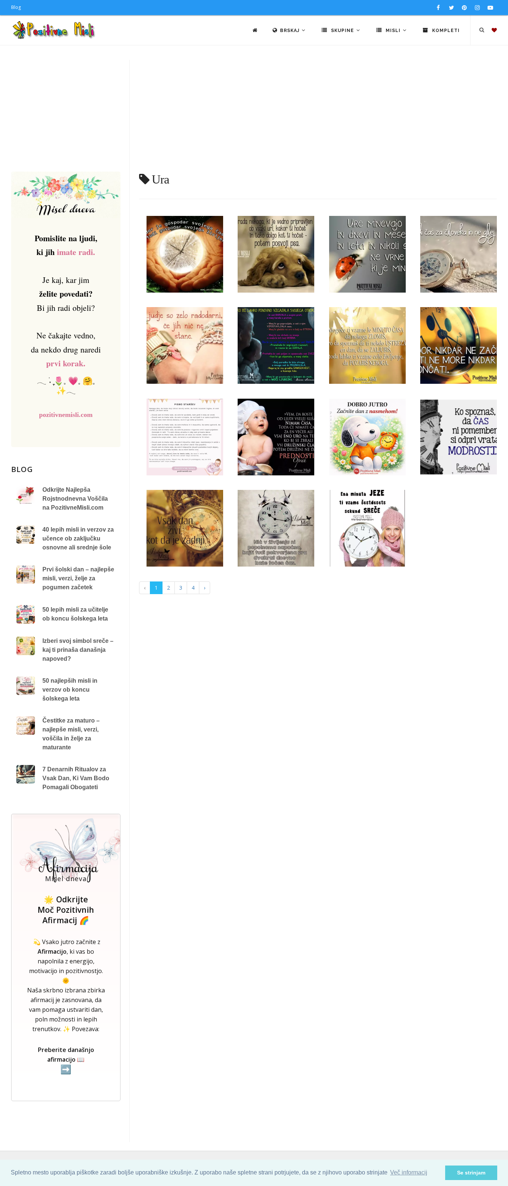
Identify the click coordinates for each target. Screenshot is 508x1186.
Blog (16, 7)
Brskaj (290, 30)
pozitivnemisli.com (66, 414)
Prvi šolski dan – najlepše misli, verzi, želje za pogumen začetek (78, 578)
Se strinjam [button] (471, 1173)
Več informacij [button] (408, 1172)
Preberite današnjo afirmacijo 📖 (66, 1060)
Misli (393, 30)
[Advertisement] (254, 116)
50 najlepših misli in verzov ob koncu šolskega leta (69, 690)
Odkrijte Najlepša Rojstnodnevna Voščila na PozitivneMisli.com (75, 499)
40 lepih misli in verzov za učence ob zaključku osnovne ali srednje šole (78, 538)
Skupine (342, 30)
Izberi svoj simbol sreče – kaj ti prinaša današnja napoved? (77, 650)
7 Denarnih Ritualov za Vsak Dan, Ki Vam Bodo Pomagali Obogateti (75, 778)
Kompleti (445, 30)
